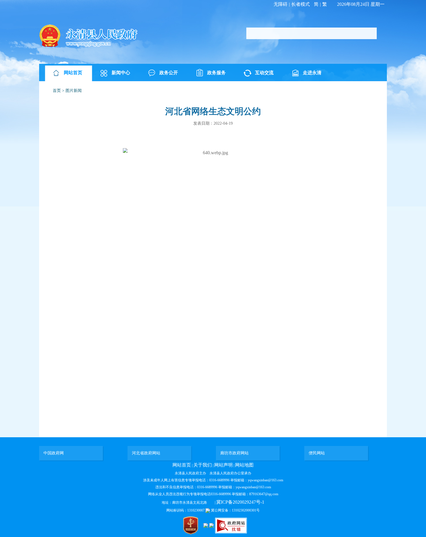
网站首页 (73, 72)
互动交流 (264, 72)
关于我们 (202, 464)
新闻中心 (121, 72)
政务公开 (168, 72)
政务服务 (216, 72)
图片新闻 (73, 90)
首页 (57, 90)
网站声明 (223, 464)
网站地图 (244, 464)
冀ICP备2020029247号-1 (240, 502)
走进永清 (312, 72)
